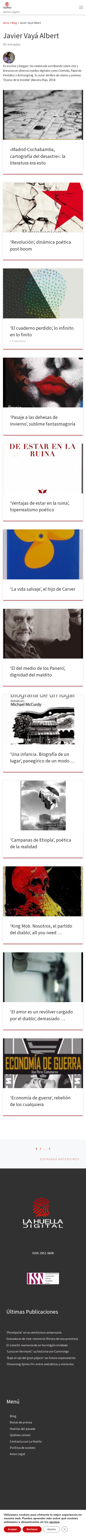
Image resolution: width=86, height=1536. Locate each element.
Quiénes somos (20, 1435)
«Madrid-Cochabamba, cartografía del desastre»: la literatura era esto (37, 156)
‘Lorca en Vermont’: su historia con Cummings (37, 1351)
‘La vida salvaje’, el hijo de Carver (42, 589)
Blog (14, 23)
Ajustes (51, 1529)
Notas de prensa (21, 1422)
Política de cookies (22, 1448)
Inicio (6, 23)
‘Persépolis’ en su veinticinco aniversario (34, 1332)
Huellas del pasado (22, 1429)
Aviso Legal (17, 1454)
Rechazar (32, 1529)
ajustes (54, 1522)
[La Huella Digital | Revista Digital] (7, 5)
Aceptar (12, 1529)
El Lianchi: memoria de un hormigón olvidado (37, 1345)
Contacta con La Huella (26, 1441)
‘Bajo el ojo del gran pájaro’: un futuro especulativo (41, 1358)
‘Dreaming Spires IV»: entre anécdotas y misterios (40, 1364)
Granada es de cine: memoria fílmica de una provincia (42, 1339)
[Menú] (81, 7)
